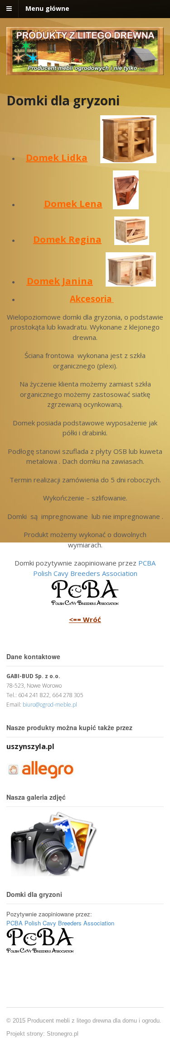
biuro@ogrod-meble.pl (50, 704)
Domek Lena (73, 204)
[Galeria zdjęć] (51, 871)
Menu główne (47, 8)
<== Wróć (85, 619)
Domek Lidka (56, 157)
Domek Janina (60, 281)
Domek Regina (67, 239)
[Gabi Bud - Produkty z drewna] (85, 70)
